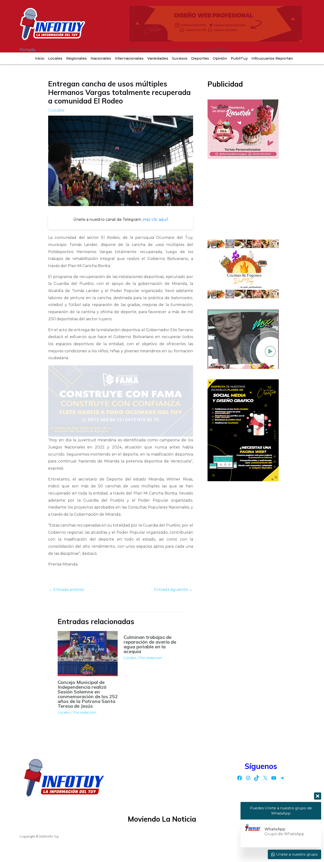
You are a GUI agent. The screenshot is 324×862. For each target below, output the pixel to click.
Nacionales (101, 58)
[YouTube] (273, 778)
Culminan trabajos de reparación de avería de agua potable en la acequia (150, 644)
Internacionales (129, 58)
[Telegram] (282, 778)
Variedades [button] (157, 58)
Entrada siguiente (173, 589)
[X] (265, 778)
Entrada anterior (67, 589)
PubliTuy (239, 58)
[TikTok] (256, 778)
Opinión (220, 58)
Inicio (39, 58)
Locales (55, 58)
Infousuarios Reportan (272, 58)
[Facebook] (239, 778)
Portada (27, 49)
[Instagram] (248, 778)
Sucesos (179, 58)
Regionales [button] (76, 58)
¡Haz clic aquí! (155, 219)
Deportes (200, 58)
